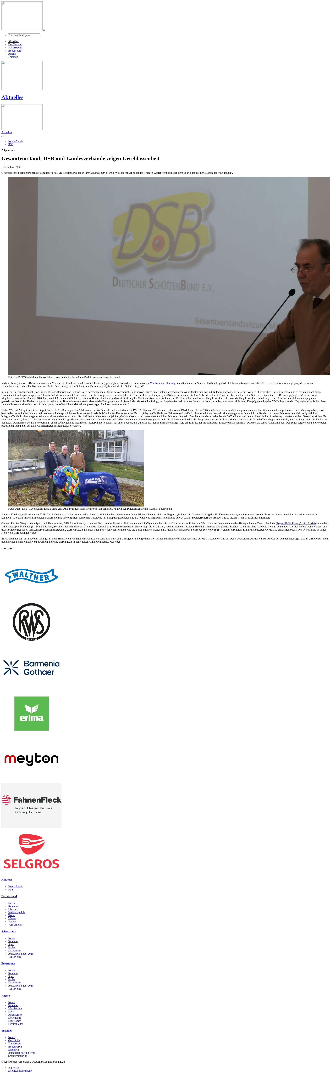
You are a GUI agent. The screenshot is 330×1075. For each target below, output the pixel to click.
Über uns (13, 909)
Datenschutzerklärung (20, 1070)
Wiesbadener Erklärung (162, 383)
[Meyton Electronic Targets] (31, 781)
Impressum (14, 1067)
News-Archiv (15, 886)
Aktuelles (12, 97)
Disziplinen (14, 950)
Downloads (14, 1017)
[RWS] (31, 643)
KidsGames (14, 1020)
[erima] (31, 735)
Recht (11, 915)
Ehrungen (13, 1049)
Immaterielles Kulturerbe (21, 1052)
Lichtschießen (15, 1023)
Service (12, 921)
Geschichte (14, 1040)
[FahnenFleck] (31, 827)
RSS (10, 889)
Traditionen (14, 1043)
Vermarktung (15, 924)
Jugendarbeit (15, 1014)
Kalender (13, 906)
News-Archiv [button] (15, 141)
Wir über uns (15, 1008)
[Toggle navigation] (44, 30)
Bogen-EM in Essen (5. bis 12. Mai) (296, 523)
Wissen (12, 918)
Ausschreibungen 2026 (20, 953)
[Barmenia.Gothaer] (31, 689)
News (11, 902)
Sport (11, 944)
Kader (11, 947)
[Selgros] (31, 872)
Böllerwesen (15, 1046)
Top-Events (14, 956)
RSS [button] (10, 144)
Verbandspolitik (16, 912)
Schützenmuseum (17, 1055)
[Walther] (31, 597)
